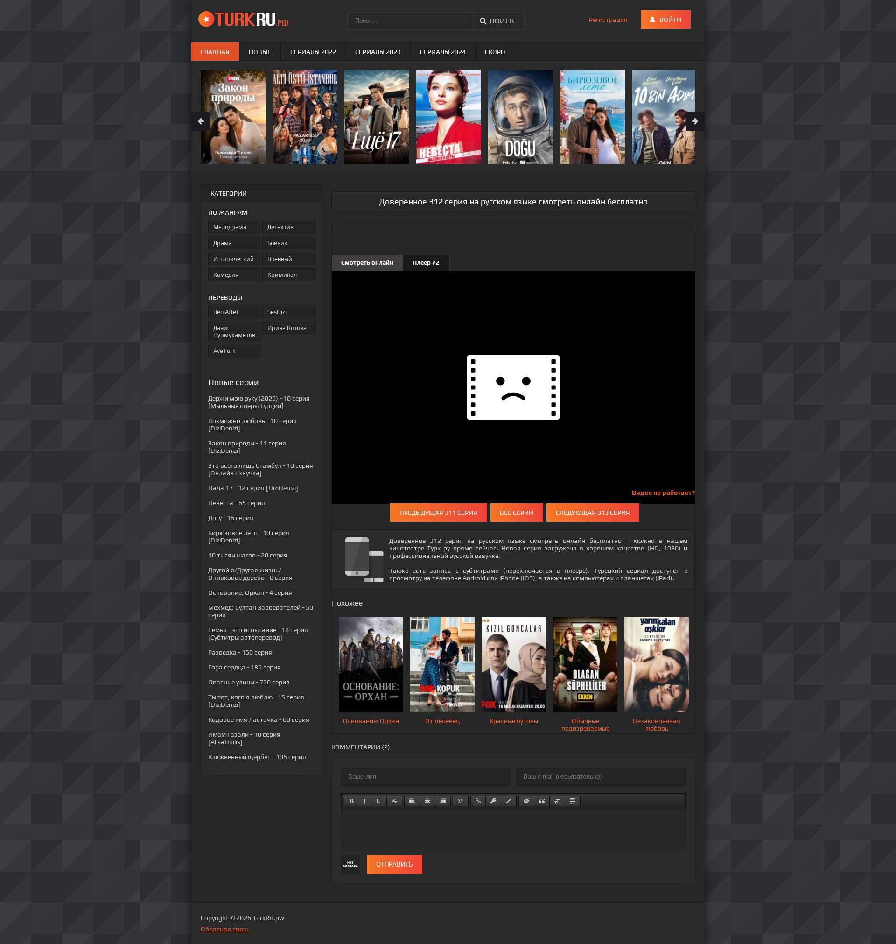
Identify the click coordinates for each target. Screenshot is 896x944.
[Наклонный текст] (364, 801)
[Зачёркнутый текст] (394, 801)
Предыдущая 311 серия (438, 512)
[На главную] (245, 18)
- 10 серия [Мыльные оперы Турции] (259, 402)
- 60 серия (258, 719)
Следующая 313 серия (593, 512)
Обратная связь (225, 929)
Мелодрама (229, 227)
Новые (260, 52)
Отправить (394, 864)
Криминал (282, 274)
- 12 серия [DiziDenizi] (253, 488)
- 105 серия (257, 757)
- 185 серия (244, 667)
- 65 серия (236, 503)
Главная (215, 52)
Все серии (516, 512)
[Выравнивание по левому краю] (412, 801)
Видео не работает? (663, 492)
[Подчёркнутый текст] (379, 801)
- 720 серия (249, 682)
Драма (222, 243)
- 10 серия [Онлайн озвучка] (260, 469)
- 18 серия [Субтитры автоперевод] (258, 633)
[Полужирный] (351, 801)
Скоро (495, 52)
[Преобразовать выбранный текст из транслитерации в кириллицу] (557, 801)
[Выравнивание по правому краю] (443, 801)
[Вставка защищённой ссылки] (493, 801)
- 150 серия (240, 652)
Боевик (277, 243)
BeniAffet (225, 312)
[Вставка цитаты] (542, 801)
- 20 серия (247, 555)
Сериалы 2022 (313, 52)
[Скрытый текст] (526, 801)
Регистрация (608, 19)
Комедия (225, 274)
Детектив (280, 227)
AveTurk (224, 350)
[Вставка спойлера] (573, 801)
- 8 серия (250, 573)
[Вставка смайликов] (461, 801)
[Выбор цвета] (509, 801)
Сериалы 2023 (378, 52)
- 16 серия (230, 517)
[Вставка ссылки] (478, 801)
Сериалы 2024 (443, 52)
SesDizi (277, 312)
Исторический (233, 258)
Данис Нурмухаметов (234, 331)
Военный (279, 258)
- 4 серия (250, 592)
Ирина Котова (287, 327)
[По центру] (427, 801)
